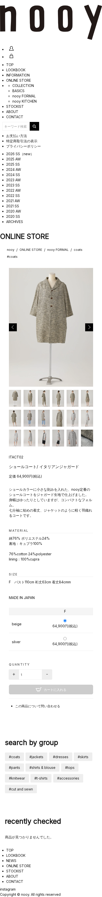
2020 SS (13, 216)
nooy (10, 250)
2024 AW (13, 169)
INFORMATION (18, 75)
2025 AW (13, 159)
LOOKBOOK (16, 70)
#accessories (68, 778)
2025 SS (13, 164)
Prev (13, 327)
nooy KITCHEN (24, 101)
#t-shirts (41, 778)
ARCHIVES (14, 222)
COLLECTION (23, 85)
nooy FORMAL (24, 96)
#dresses (60, 757)
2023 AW (13, 180)
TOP (10, 65)
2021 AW (13, 201)
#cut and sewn (21, 789)
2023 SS (13, 185)
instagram (8, 889)
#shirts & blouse (42, 767)
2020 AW (13, 211)
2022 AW (13, 190)
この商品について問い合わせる (37, 706)
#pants (14, 767)
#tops (70, 767)
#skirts (83, 757)
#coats (12, 257)
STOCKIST (15, 106)
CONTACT (14, 117)
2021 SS (12, 206)
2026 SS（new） (20, 154)
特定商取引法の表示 (21, 141)
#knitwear (17, 778)
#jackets (36, 757)
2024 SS (13, 175)
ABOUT (12, 112)
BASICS (18, 91)
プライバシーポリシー (23, 146)
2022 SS (13, 195)
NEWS (11, 861)
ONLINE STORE (18, 80)
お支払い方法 (16, 136)
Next (89, 327)
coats (78, 250)
